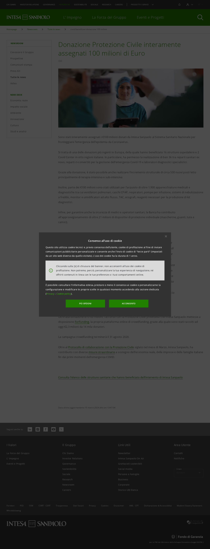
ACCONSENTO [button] (129, 303)
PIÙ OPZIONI (85, 303)
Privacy (50, 293)
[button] (166, 236)
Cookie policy (63, 293)
